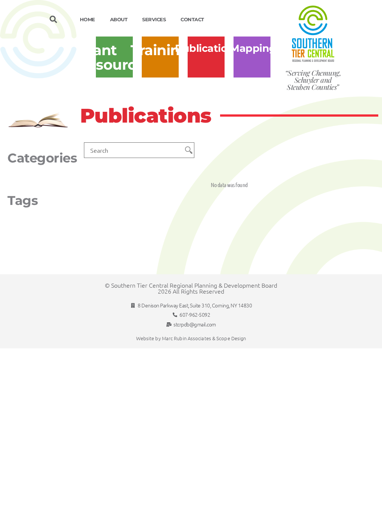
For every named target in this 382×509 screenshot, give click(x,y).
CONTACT (192, 19)
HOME (87, 19)
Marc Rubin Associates (186, 338)
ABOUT (119, 19)
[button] (53, 19)
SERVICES (154, 19)
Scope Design (231, 338)
